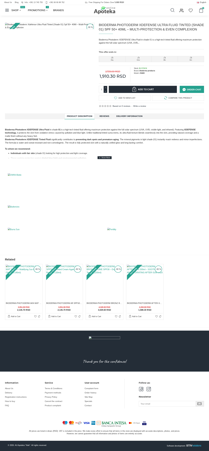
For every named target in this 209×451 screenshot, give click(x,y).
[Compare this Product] (39, 316)
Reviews (104, 116)
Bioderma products (147, 71)
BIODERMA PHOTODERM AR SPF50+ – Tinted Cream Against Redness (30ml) (64, 303)
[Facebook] (141, 389)
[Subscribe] (200, 404)
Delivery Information (129, 116)
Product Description (79, 116)
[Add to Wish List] (35, 316)
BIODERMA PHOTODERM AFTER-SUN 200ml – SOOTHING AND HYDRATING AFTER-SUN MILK (145, 303)
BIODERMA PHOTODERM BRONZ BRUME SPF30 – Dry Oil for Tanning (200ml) (104, 303)
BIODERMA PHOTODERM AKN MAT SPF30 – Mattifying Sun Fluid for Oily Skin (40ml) (24, 303)
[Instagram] (147, 389)
